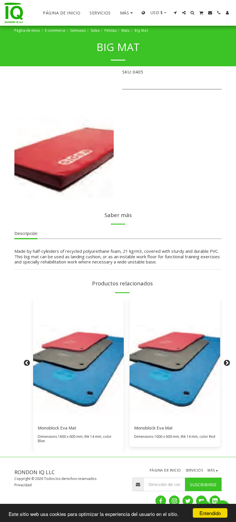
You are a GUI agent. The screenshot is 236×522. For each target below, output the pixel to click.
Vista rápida (78, 417)
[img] (78, 359)
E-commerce (55, 30)
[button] (175, 13)
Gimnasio (78, 30)
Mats (125, 30)
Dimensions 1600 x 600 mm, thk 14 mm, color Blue (75, 438)
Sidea (95, 30)
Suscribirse (203, 484)
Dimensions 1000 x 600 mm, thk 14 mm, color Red (174, 436)
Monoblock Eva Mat (57, 428)
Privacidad (23, 485)
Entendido (210, 513)
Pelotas (110, 30)
